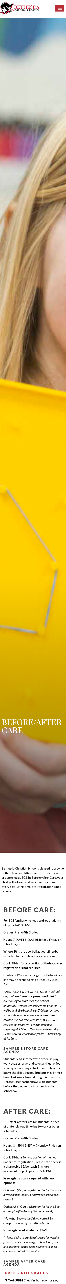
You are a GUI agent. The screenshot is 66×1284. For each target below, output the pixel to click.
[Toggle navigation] (59, 8)
